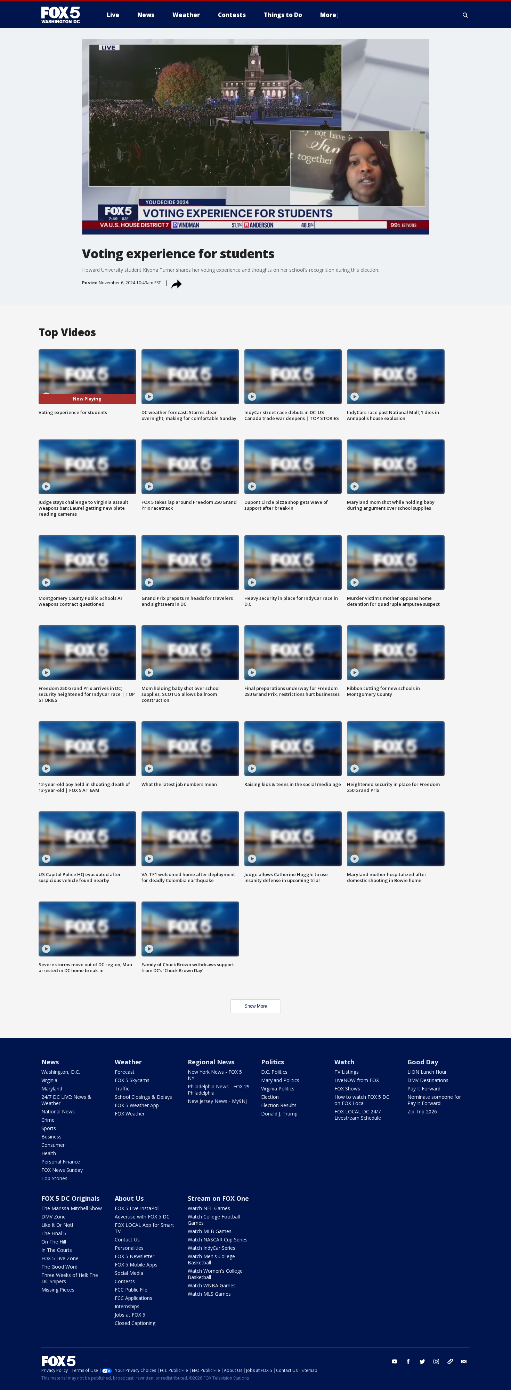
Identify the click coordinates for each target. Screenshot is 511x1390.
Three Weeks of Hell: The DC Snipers (69, 1278)
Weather (128, 1062)
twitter (422, 1361)
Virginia (49, 1080)
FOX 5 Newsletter (134, 1256)
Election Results (279, 1105)
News (50, 1062)
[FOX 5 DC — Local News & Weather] (64, 15)
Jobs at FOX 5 (130, 1314)
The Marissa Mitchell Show (71, 1208)
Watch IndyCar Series (211, 1248)
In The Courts (56, 1250)
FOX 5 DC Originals (70, 1198)
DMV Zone (53, 1216)
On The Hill (53, 1241)
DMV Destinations (427, 1080)
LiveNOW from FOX (356, 1080)
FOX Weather (130, 1113)
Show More (255, 1006)
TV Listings (346, 1072)
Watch (344, 1062)
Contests (125, 1281)
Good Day (422, 1062)
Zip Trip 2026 (422, 1111)
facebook (408, 1361)
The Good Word (59, 1266)
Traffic (122, 1088)
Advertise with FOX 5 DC (142, 1216)
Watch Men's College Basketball (211, 1259)
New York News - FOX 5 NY (215, 1075)
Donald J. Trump (279, 1113)
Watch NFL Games (209, 1208)
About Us (129, 1198)
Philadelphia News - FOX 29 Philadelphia (219, 1089)
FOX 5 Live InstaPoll (137, 1208)
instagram (436, 1361)
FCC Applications (133, 1298)
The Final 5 (53, 1233)
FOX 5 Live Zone (60, 1258)
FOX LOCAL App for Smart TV (144, 1228)
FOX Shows (347, 1088)
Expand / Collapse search (465, 15)
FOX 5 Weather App (137, 1105)
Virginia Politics (277, 1088)
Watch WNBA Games (212, 1285)
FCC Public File (131, 1289)
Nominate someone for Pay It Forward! (434, 1100)
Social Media (129, 1273)
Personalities (129, 1248)
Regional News (211, 1062)
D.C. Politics (274, 1072)
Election (270, 1097)
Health (48, 1153)
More (328, 15)
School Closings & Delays (143, 1097)
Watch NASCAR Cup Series (218, 1239)
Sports (48, 1128)
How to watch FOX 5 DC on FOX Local (361, 1100)
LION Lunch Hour (427, 1072)
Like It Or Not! (57, 1225)
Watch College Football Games (214, 1219)
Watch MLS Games (209, 1293)
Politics (272, 1062)
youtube (394, 1361)
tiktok (450, 1361)
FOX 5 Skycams (132, 1080)
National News (58, 1111)
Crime (48, 1120)
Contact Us (127, 1239)
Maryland (51, 1088)
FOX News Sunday (62, 1170)
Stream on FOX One (218, 1198)
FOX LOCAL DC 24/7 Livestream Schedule (357, 1114)
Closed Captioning (135, 1323)
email (464, 1361)
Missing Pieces (57, 1289)
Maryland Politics (280, 1080)
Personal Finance (60, 1161)
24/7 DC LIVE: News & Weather (66, 1100)
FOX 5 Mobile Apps (136, 1264)
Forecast (125, 1072)
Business (51, 1136)
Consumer (53, 1145)
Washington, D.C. (60, 1072)
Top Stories (54, 1178)
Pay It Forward (423, 1088)
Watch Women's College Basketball (215, 1274)
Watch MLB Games (210, 1231)
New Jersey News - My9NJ (217, 1101)
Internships (127, 1306)
